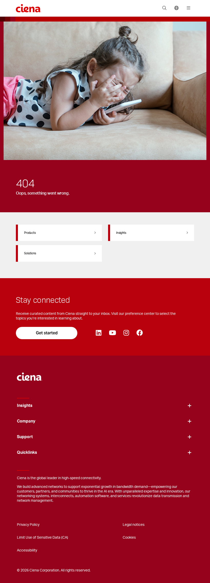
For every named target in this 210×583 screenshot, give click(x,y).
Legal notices (133, 525)
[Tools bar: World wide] (176, 8)
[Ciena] (29, 374)
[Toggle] (189, 405)
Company (26, 421)
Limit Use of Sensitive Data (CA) (42, 537)
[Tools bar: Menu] (187, 8)
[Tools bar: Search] (164, 8)
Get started (47, 333)
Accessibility (27, 550)
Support (25, 437)
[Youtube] (112, 333)
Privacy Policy (28, 525)
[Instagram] (126, 333)
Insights (25, 406)
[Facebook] (139, 333)
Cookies (129, 537)
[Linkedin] (98, 333)
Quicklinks (27, 452)
